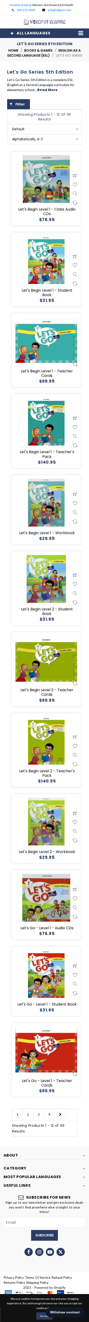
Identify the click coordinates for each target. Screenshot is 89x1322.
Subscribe (44, 1235)
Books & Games (38, 50)
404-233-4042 (26, 10)
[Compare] (75, 202)
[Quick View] (75, 193)
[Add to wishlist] (75, 184)
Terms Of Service (38, 1277)
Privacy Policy (14, 1277)
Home (13, 50)
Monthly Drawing (20, 5)
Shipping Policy (37, 1282)
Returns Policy (14, 1282)
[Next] (60, 1114)
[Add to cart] (75, 175)
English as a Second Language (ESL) (44, 53)
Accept (44, 1316)
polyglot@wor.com (59, 10)
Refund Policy (62, 1277)
